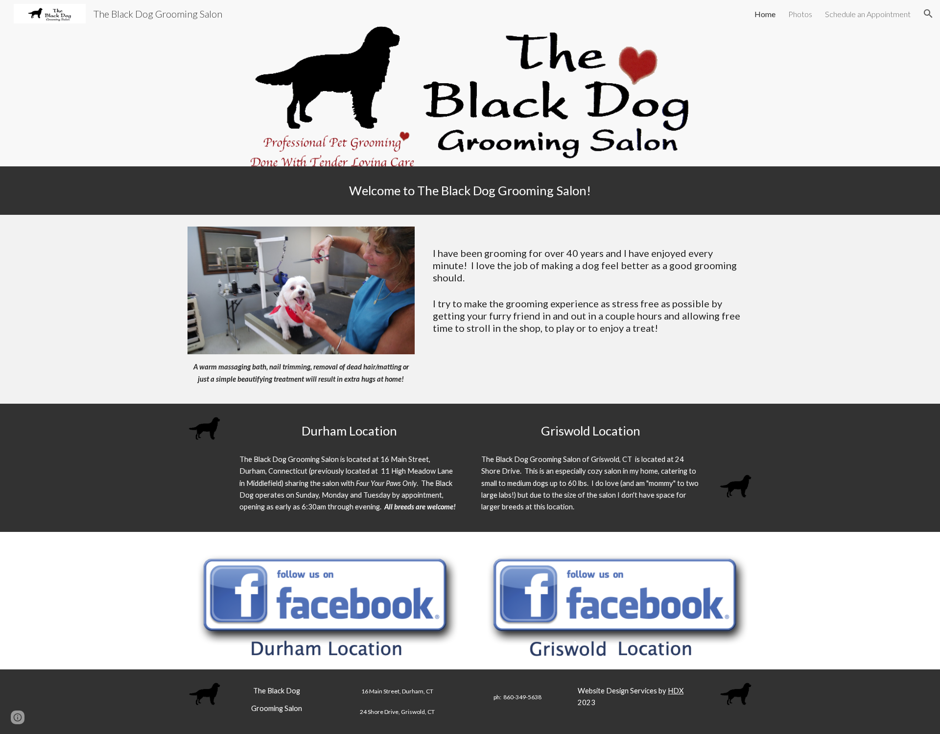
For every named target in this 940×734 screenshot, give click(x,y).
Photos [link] (800, 14)
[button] (928, 13)
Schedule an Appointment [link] (868, 14)
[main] (470, 190)
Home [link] (765, 14)
